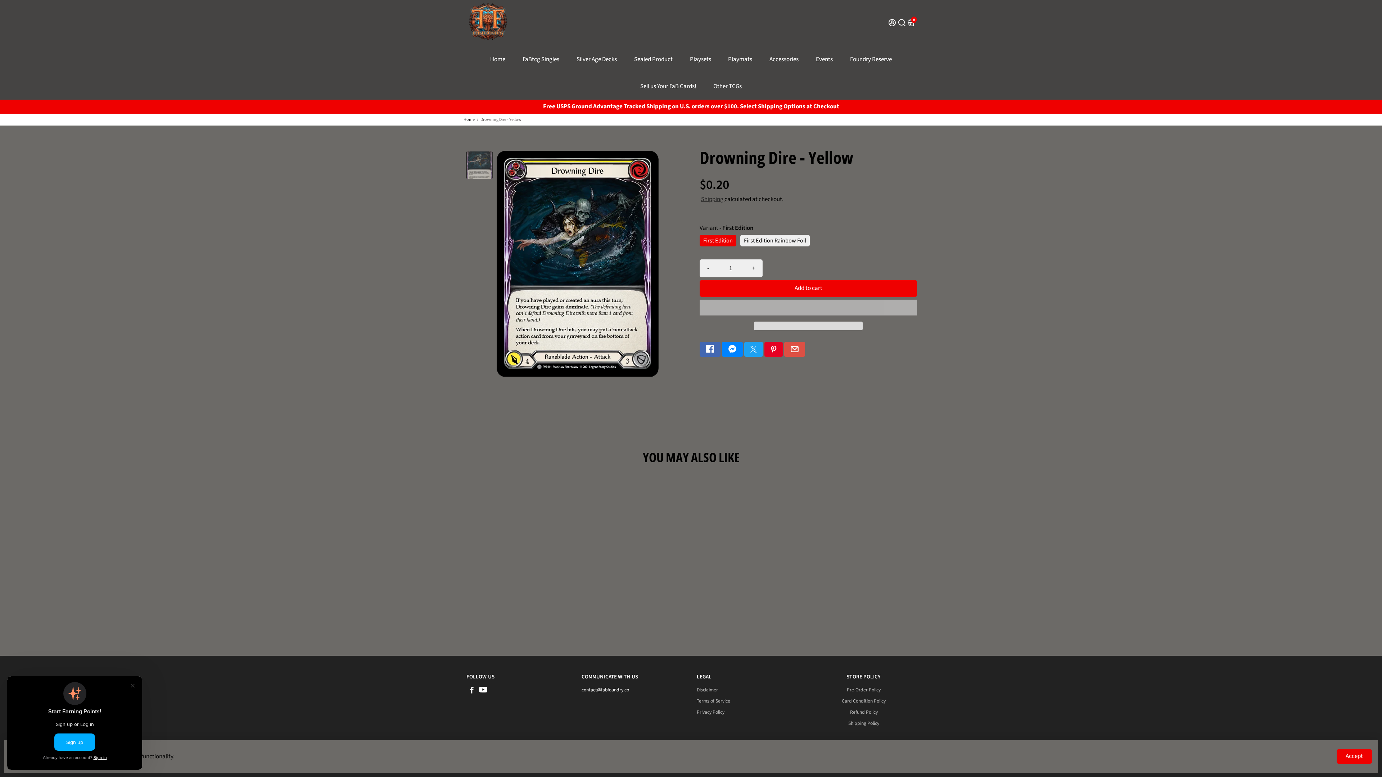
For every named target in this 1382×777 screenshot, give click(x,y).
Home (497, 59)
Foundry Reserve (871, 59)
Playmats (740, 59)
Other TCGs (727, 86)
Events (824, 59)
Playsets (700, 59)
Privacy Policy (710, 712)
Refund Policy (864, 712)
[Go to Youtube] (483, 691)
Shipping (712, 199)
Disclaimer (707, 689)
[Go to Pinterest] (773, 349)
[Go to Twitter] (753, 349)
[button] (808, 307)
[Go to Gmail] (794, 349)
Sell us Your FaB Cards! (668, 86)
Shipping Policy (863, 723)
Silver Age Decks (597, 59)
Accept (1354, 756)
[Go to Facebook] (710, 349)
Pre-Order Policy (864, 689)
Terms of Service (713, 701)
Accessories (784, 59)
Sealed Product (653, 59)
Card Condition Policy (864, 701)
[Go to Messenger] (732, 349)
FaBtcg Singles (541, 59)
